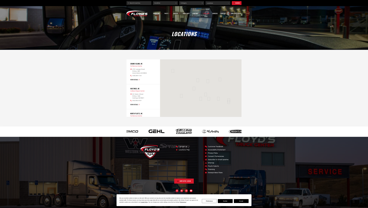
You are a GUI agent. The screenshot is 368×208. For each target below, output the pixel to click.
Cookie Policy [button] (144, 202)
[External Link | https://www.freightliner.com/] (206, 131)
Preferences (209, 201)
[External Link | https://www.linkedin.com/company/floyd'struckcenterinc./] (181, 190)
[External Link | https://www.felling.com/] (152, 131)
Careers (215, 13)
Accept (241, 201)
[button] (217, 3)
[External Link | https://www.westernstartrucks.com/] (233, 131)
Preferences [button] (183, 202)
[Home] (137, 13)
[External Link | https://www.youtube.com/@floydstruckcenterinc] (191, 190)
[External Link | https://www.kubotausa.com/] (179, 131)
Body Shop (186, 13)
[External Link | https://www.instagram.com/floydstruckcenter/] (186, 190)
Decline (225, 201)
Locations (206, 13)
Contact (223, 13)
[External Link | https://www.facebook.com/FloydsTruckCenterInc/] (177, 190)
